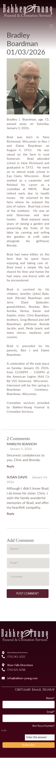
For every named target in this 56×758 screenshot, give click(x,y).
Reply (10, 466)
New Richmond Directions (17, 653)
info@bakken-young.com (22, 678)
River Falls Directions (20, 665)
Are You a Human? (28, 728)
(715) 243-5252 (16, 656)
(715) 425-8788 (16, 670)
